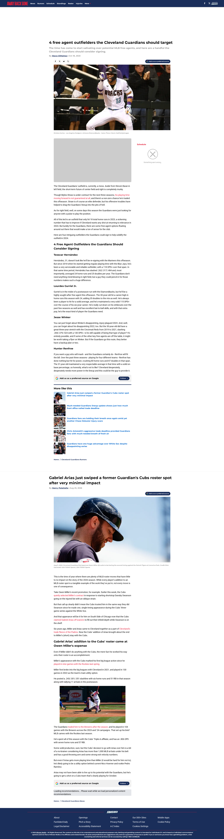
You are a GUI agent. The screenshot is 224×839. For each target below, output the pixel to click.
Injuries (79, 3)
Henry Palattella (60, 488)
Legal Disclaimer (61, 826)
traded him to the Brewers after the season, (87, 727)
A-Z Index (114, 826)
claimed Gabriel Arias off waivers (69, 620)
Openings (83, 817)
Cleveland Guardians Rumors (74, 460)
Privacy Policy (116, 822)
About (56, 817)
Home (56, 460)
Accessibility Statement (90, 826)
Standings (61, 3)
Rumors (40, 3)
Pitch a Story (85, 822)
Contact (114, 817)
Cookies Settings (140, 826)
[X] (209, 3)
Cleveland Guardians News (73, 801)
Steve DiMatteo (59, 56)
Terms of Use (139, 822)
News (32, 3)
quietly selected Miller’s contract (69, 595)
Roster (71, 3)
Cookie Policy (164, 822)
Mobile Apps (163, 817)
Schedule (50, 3)
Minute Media (41, 832)
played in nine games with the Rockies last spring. (77, 664)
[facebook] (204, 3)
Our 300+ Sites (139, 817)
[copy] (68, 61)
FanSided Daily (61, 822)
